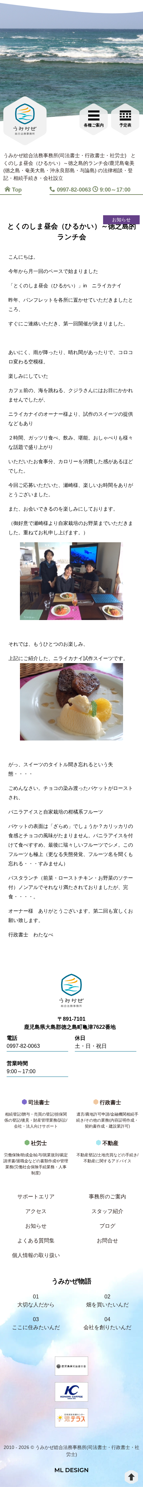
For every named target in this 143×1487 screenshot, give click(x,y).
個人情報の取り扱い (36, 1255)
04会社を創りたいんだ (107, 1323)
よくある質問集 (36, 1240)
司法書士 (35, 1114)
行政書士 (107, 1114)
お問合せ (107, 1240)
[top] (131, 1477)
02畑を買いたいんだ (107, 1300)
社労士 (35, 1157)
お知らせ (36, 1226)
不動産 (107, 1151)
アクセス (36, 1211)
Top (17, 190)
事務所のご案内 (107, 1196)
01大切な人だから (36, 1300)
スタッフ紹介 (107, 1211)
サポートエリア (36, 1196)
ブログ (107, 1226)
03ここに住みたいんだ (36, 1323)
